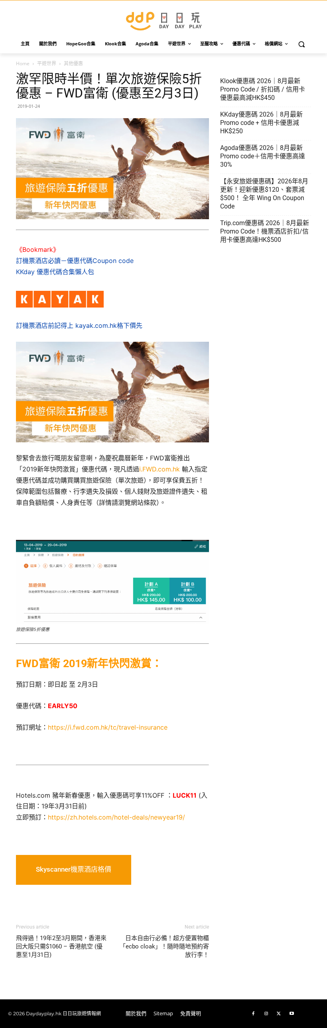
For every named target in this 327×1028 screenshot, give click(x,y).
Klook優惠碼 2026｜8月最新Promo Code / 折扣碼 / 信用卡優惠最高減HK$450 (262, 89)
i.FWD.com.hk (159, 469)
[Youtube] (291, 1013)
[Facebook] (253, 1013)
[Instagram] (266, 1013)
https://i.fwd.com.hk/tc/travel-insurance (107, 727)
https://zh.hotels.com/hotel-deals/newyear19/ (116, 817)
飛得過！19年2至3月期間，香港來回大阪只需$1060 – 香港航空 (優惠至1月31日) (61, 946)
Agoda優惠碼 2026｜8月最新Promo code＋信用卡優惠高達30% (262, 156)
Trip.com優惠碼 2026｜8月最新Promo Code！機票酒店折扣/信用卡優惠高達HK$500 (264, 231)
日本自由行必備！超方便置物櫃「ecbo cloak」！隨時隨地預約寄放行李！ (164, 946)
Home (23, 63)
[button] (301, 44)
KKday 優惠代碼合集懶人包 (55, 272)
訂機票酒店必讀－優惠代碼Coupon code (75, 261)
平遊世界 (46, 63)
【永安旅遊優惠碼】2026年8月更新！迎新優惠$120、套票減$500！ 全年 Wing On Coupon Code (264, 193)
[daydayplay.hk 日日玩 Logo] (163, 19)
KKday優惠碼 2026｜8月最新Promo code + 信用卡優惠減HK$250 (261, 123)
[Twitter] (278, 1013)
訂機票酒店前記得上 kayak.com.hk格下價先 (79, 325)
